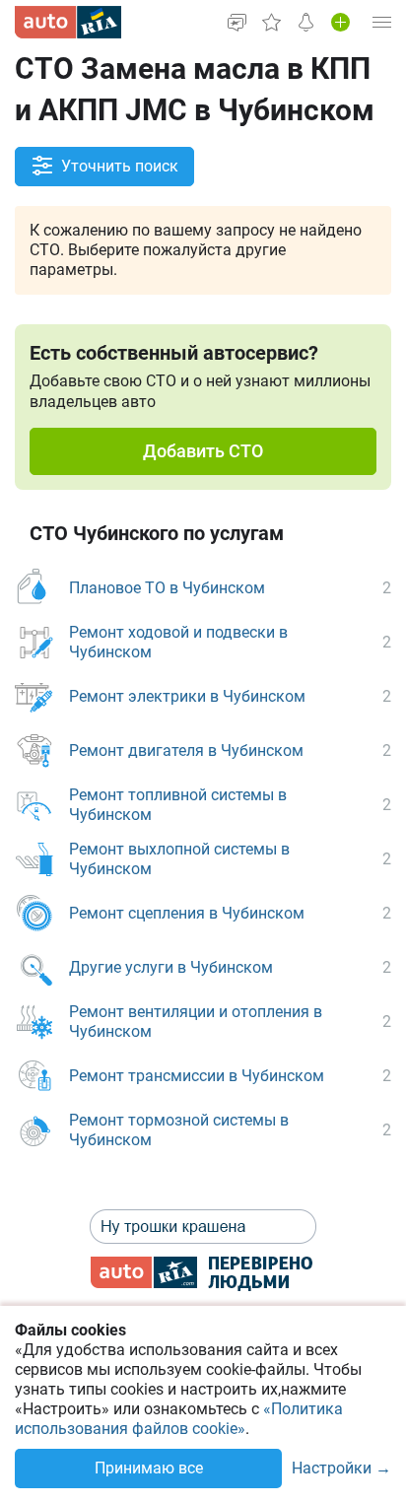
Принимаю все (149, 1468)
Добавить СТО (203, 451)
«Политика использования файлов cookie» (179, 1419)
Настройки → (341, 1469)
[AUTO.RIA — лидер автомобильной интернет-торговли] (68, 22)
